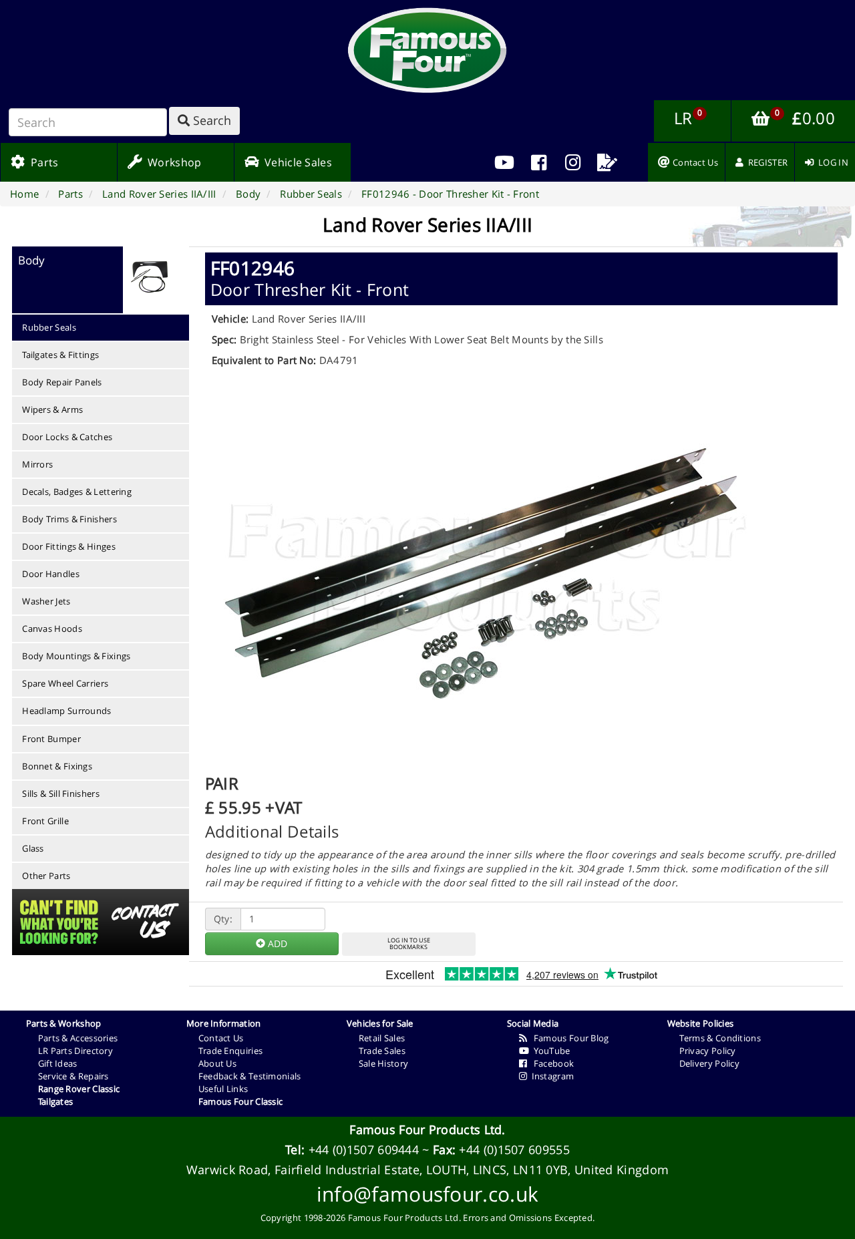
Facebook (550, 1063)
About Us (217, 1063)
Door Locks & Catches (67, 437)
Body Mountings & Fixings (76, 656)
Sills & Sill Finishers (61, 793)
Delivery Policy (709, 1063)
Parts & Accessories (78, 1038)
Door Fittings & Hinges (69, 546)
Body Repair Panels (62, 382)
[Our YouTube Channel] (505, 162)
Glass (33, 848)
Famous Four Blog (568, 1038)
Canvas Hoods (52, 629)
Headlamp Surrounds (66, 711)
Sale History (384, 1063)
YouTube (549, 1051)
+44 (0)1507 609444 (364, 1149)
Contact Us (221, 1038)
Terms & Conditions (720, 1038)
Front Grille (45, 821)
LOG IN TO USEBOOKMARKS (408, 944)
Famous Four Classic (240, 1101)
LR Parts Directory (75, 1051)
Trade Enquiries (230, 1051)
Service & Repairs (73, 1076)
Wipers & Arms (52, 409)
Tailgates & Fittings (60, 355)
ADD (276, 943)
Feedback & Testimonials (249, 1076)
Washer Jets (46, 601)
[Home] (427, 50)
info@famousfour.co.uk (427, 1194)
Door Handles (50, 574)
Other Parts (46, 876)
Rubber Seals (49, 327)
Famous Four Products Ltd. (427, 1129)
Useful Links (223, 1089)
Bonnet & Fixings (57, 766)
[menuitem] (539, 162)
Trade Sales (382, 1051)
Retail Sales (382, 1038)
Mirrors (37, 464)
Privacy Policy (707, 1051)
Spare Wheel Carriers (65, 683)
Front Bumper (51, 739)
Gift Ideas (57, 1063)
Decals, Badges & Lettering (77, 492)
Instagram (550, 1076)
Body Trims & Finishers (69, 519)
